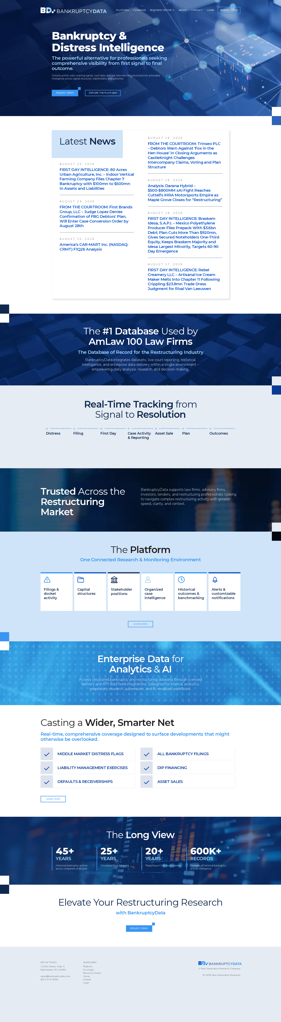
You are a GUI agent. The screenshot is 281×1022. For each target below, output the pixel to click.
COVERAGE (139, 10)
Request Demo (229, 10)
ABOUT (183, 10)
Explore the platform (103, 92)
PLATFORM (122, 10)
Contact (87, 979)
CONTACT (197, 10)
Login (86, 982)
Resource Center (92, 972)
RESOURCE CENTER (161, 10)
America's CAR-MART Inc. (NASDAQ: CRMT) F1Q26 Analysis (94, 246)
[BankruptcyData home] (74, 10)
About (86, 976)
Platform (87, 966)
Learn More (140, 624)
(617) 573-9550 (49, 979)
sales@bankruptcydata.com (55, 976)
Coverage (88, 969)
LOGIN (210, 10)
